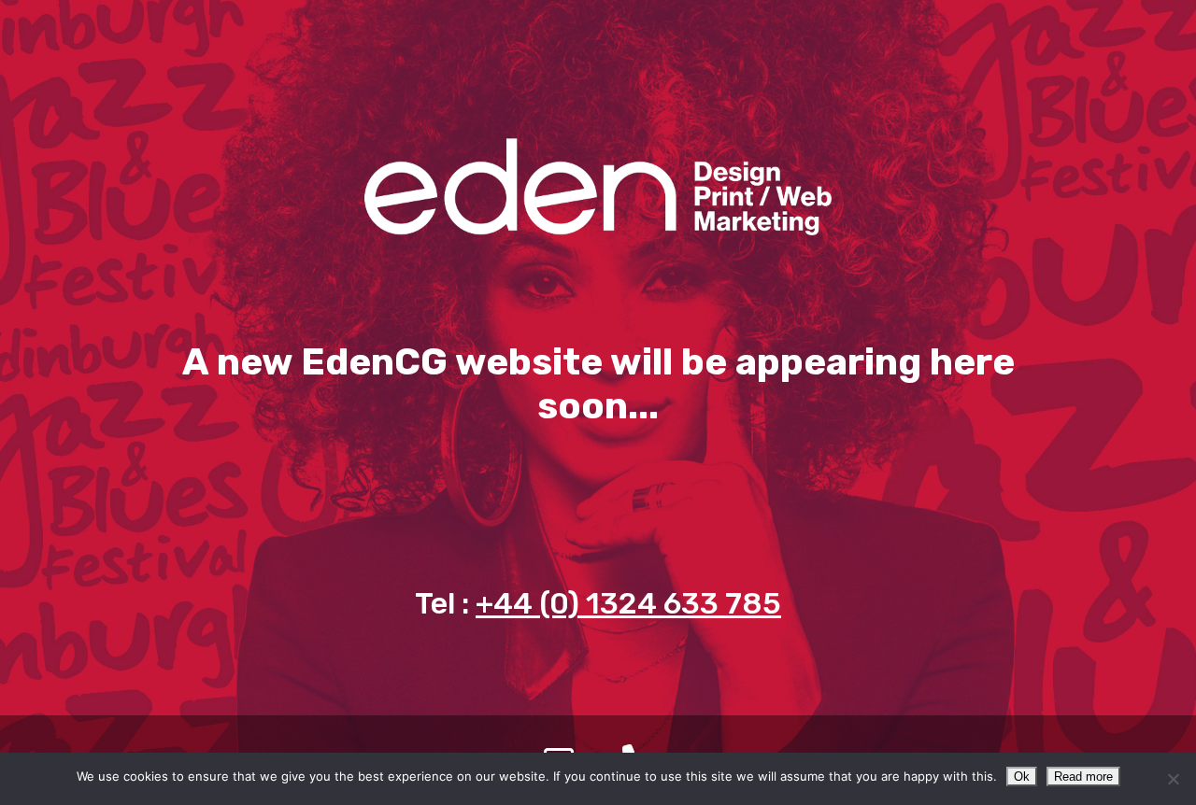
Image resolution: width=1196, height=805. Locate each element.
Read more (1083, 777)
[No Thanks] (1172, 779)
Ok (1022, 777)
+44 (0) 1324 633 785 (628, 603)
